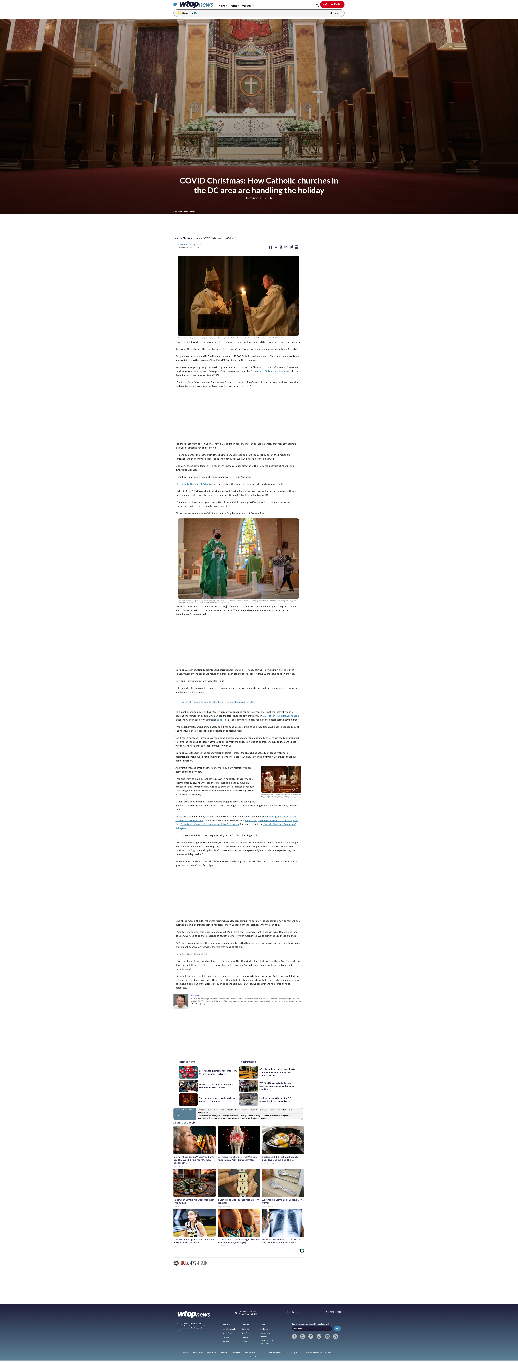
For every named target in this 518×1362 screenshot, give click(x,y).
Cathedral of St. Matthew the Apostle (271, 371)
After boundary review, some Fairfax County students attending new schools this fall (278, 1072)
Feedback (185, 1353)
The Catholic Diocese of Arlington (194, 483)
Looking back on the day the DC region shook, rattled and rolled (275, 1099)
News (222, 5)
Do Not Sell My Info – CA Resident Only (319, 1353)
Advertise (226, 1342)
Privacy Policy (197, 1353)
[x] (310, 1336)
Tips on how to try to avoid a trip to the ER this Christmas (217, 1099)
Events (244, 1342)
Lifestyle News (283, 1110)
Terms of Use (211, 1353)
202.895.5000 (335, 1312)
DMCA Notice (250, 1353)
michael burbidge (218, 1118)
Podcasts (264, 1329)
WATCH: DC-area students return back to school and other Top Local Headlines (276, 1085)
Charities (245, 1337)
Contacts (245, 1329)
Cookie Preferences (257, 1357)
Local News (203, 1112)
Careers (226, 1337)
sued (219, 719)
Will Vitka (183, 244)
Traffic (233, 5)
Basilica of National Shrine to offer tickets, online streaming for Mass (217, 701)
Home (176, 238)
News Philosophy (229, 1329)
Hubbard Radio (236, 1353)
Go (337, 1328)
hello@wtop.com (294, 1312)
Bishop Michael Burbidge (251, 1115)
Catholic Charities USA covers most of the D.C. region (209, 824)
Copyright (223, 1353)
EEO (260, 1353)
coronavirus (203, 1118)
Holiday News (255, 1110)
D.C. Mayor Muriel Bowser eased (281, 715)
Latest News (269, 1110)
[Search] (317, 5)
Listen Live (187, 13)
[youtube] (327, 1336)
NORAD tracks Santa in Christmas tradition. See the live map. (216, 1086)
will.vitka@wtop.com (195, 245)
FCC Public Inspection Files (275, 1353)
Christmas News (205, 1110)
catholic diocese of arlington (276, 1115)
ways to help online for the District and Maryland (271, 820)
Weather (246, 5)
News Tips (246, 1333)
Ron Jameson (233, 1118)
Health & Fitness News (237, 1110)
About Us (226, 1325)
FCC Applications (295, 1353)
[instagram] (302, 1336)
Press (262, 1325)
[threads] (335, 1336)
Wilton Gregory (259, 1118)
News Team (227, 1333)
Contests (245, 1325)
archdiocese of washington (209, 1115)
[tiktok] (319, 1336)
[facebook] (294, 1336)
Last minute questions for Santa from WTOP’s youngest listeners (218, 1072)
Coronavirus (219, 1110)
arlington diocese (230, 1115)
